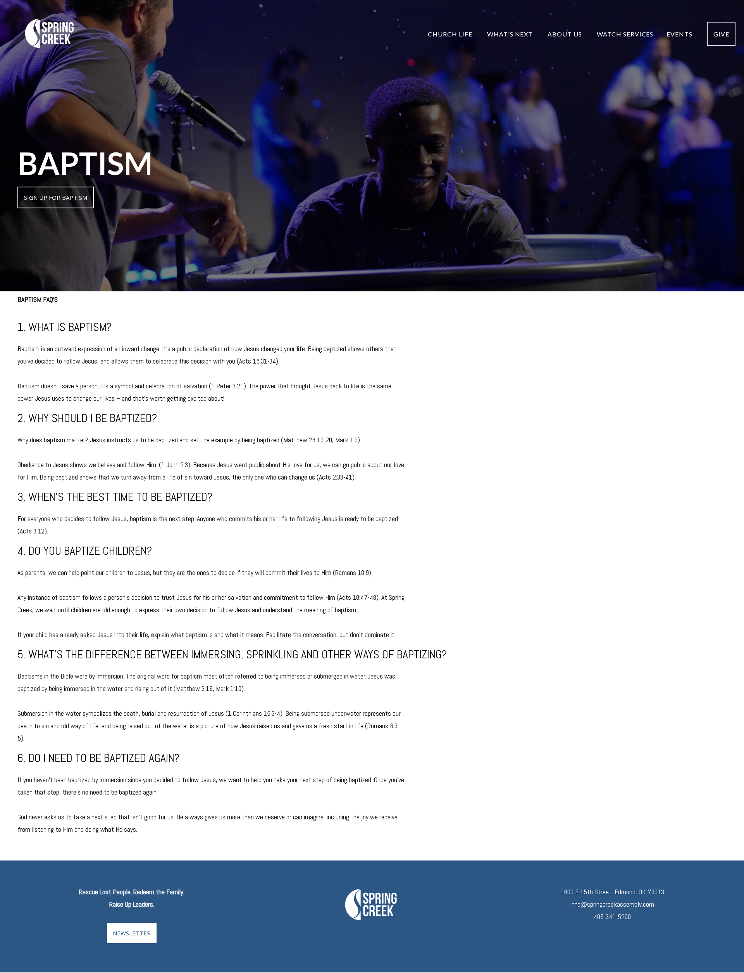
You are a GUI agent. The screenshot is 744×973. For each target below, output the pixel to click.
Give (721, 34)
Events (680, 34)
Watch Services (625, 34)
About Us (566, 34)
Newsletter (132, 933)
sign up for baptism (55, 197)
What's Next (511, 34)
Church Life (451, 34)
